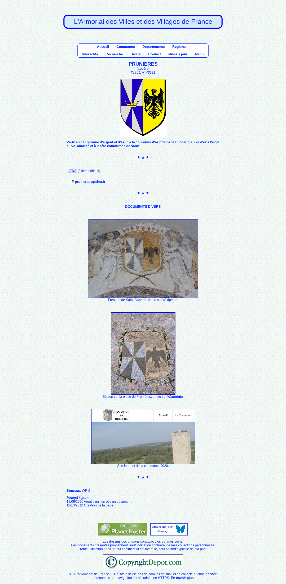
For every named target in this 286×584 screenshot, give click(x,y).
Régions (179, 46)
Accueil (103, 46)
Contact (154, 54)
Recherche (114, 54)
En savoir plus (182, 578)
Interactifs (90, 54)
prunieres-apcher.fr (90, 182)
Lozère (143, 68)
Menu (199, 54)
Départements (153, 46)
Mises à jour (177, 54)
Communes (125, 46)
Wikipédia (175, 396)
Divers (135, 54)
